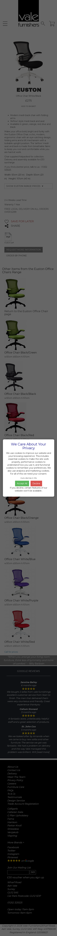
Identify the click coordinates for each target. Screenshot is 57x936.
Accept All (22, 483)
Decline (36, 483)
